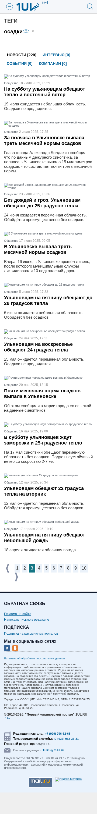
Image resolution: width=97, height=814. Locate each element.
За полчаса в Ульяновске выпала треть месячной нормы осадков (44, 140)
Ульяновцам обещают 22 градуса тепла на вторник (44, 491)
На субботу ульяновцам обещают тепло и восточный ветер (44, 91)
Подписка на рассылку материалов (31, 633)
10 (84, 568)
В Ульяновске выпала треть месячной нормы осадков (38, 249)
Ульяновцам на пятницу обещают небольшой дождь (44, 537)
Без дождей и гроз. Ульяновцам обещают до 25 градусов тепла (42, 202)
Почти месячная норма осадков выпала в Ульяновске (42, 393)
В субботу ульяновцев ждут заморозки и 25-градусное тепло (43, 440)
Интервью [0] (56, 55)
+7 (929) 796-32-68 (57, 733)
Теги (11, 21)
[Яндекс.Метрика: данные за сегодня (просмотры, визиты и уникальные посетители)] (68, 779)
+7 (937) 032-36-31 (66, 738)
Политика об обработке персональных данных (34, 658)
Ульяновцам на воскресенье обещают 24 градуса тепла (38, 347)
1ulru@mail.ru (53, 750)
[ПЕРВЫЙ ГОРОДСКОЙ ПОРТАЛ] (31, 7)
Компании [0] (53, 63)
